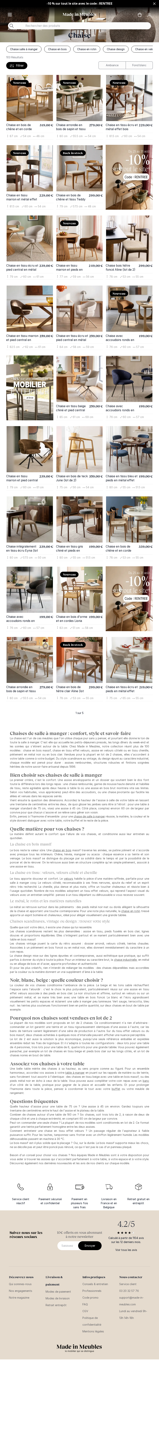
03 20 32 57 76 (129, 1290)
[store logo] (79, 14)
